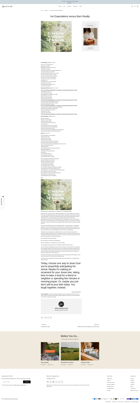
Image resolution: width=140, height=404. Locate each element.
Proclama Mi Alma (110, 388)
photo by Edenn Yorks (76, 291)
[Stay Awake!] (50, 351)
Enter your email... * (6, 381)
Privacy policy (114, 401)
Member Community (134, 390)
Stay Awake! (45, 362)
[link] (45, 318)
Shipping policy (127, 401)
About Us (109, 380)
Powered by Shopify (14, 398)
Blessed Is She (7, 398)
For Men (108, 390)
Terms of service (121, 401)
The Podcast (133, 388)
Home (42, 10)
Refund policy (108, 401)
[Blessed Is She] (7, 6)
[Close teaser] (3, 196)
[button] (1, 202)
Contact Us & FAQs (110, 382)
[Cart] (137, 6)
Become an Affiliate (111, 384)
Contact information (134, 401)
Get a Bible (90, 48)
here (55, 296)
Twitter (132, 386)
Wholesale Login (110, 386)
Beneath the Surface (67, 362)
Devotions (46, 10)
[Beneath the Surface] (70, 351)
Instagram (132, 382)
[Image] (90, 36)
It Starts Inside (85, 362)
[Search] (132, 6)
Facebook (132, 380)
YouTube (132, 378)
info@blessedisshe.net (51, 378)
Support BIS (109, 378)
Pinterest (132, 384)
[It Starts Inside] (90, 351)
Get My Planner (90, 25)
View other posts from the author (61, 310)
